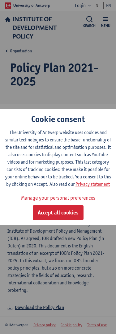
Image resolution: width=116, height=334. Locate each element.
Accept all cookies (58, 212)
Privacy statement (92, 184)
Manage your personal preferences (58, 197)
